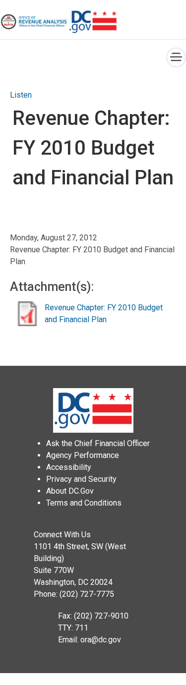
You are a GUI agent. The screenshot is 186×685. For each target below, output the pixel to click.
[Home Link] (34, 22)
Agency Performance (82, 455)
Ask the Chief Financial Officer (98, 443)
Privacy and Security (81, 479)
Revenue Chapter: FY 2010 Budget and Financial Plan (104, 313)
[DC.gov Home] (93, 22)
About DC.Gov (70, 491)
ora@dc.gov (100, 639)
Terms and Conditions (84, 503)
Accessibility (68, 467)
